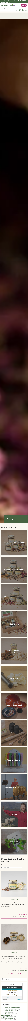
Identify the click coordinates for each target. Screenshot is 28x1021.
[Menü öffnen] (2, 9)
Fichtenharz (14, 899)
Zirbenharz (14, 952)
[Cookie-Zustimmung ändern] (2, 1016)
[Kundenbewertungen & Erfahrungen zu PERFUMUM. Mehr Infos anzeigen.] (12, 999)
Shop (24, 5)
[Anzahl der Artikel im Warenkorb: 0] (26, 9)
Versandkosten (23, 916)
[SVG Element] (16, 10)
